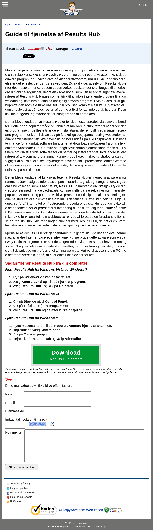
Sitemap (101, 526)
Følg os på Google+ (22, 496)
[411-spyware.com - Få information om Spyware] (71, 8)
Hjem (8, 24)
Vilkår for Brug (82, 526)
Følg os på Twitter (21, 488)
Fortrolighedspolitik (58, 526)
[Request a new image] (52, 424)
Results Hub (35, 24)
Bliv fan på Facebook (22, 492)
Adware (19, 24)
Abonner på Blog (20, 483)
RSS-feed (16, 501)
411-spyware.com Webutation (81, 510)
